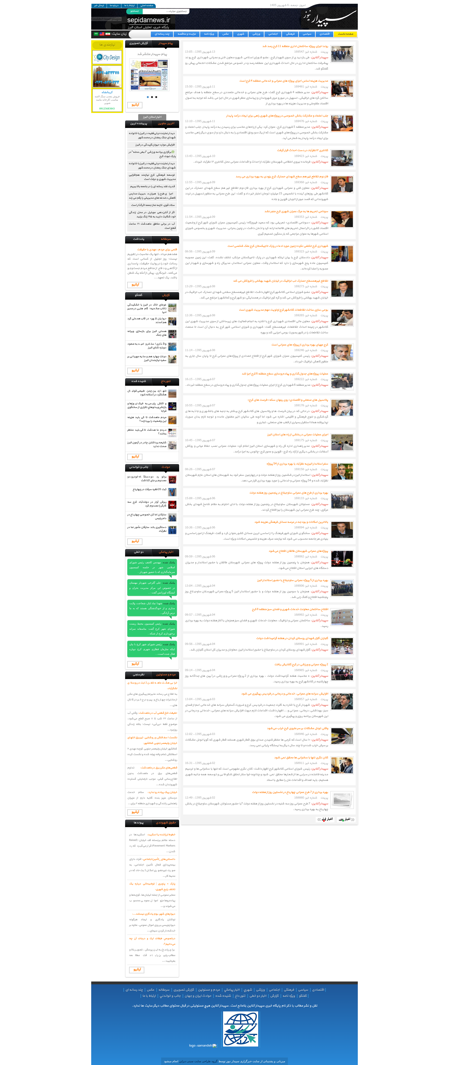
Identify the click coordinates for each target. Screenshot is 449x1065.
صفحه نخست (345, 34)
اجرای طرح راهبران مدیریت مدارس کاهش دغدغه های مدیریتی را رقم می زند (152, 196)
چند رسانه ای (162, 34)
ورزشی (256, 34)
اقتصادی (324, 34)
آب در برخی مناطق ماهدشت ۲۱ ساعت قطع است (152, 226)
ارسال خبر (99, 5)
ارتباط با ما (129, 5)
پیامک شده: (168, 562)
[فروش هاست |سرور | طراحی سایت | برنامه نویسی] (107, 57)
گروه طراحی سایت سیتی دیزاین (197, 1061)
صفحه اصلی (146, 5)
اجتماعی (273, 34)
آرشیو (135, 104)
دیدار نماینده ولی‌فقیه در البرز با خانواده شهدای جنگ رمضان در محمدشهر (152, 135)
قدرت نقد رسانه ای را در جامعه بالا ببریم (152, 186)
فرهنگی (290, 34)
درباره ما (114, 5)
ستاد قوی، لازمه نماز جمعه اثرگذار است (153, 205)
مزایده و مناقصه (186, 34)
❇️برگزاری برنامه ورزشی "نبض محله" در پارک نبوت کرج (152, 154)
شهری (240, 34)
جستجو (134, 11)
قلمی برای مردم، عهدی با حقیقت (157, 249)
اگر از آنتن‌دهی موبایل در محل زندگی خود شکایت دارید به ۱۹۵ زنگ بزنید (152, 214)
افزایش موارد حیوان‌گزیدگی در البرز (155, 145)
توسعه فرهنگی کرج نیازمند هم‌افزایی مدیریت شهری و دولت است (152, 177)
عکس (225, 34)
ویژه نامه (209, 34)
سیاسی (307, 34)
